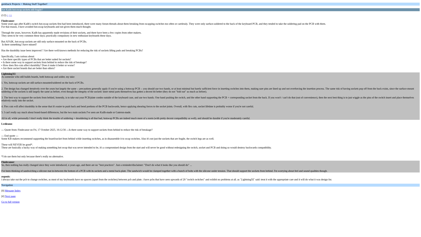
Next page (10, 196)
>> (10, 15)
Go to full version (10, 201)
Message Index (13, 190)
